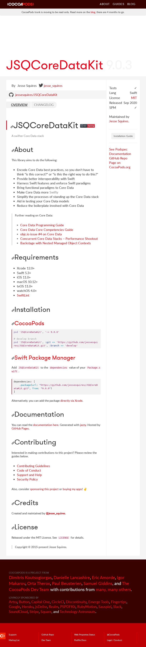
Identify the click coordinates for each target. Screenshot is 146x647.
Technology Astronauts (77, 611)
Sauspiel (104, 606)
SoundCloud (18, 611)
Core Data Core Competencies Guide (46, 229)
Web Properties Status (84, 634)
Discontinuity (76, 601)
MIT (134, 98)
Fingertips (118, 601)
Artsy (13, 601)
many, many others (113, 589)
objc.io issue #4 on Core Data (41, 234)
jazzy (83, 425)
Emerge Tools (98, 601)
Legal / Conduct (114, 640)
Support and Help (29, 475)
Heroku (27, 606)
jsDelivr (41, 606)
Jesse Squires (118, 121)
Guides (118, 4)
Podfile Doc (80, 640)
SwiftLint (23, 295)
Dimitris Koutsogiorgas (30, 577)
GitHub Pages (20, 428)
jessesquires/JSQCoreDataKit (36, 95)
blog (93, 12)
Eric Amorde (103, 577)
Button (24, 601)
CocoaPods (29, 323)
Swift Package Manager (44, 357)
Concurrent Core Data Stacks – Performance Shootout (59, 238)
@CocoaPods (113, 634)
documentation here (45, 425)
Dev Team (46, 640)
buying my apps (72, 489)
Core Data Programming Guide (42, 225)
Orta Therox (38, 583)
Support (12, 634)
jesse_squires (53, 85)
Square (46, 611)
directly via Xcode (71, 401)
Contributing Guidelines (33, 466)
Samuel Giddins (98, 583)
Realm (53, 606)
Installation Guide (123, 136)
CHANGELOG (44, 105)
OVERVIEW (19, 105)
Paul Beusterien (67, 583)
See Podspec (118, 149)
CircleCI (58, 601)
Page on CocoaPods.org (119, 164)
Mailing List (14, 640)
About (105, 4)
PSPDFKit (67, 606)
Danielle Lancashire (72, 577)
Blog (131, 4)
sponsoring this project (44, 489)
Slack (117, 606)
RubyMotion (87, 606)
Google (14, 606)
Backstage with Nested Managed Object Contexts (55, 243)
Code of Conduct (29, 470)
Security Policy (27, 479)
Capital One (40, 601)
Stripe (34, 611)
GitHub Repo (118, 158)
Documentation (120, 154)
